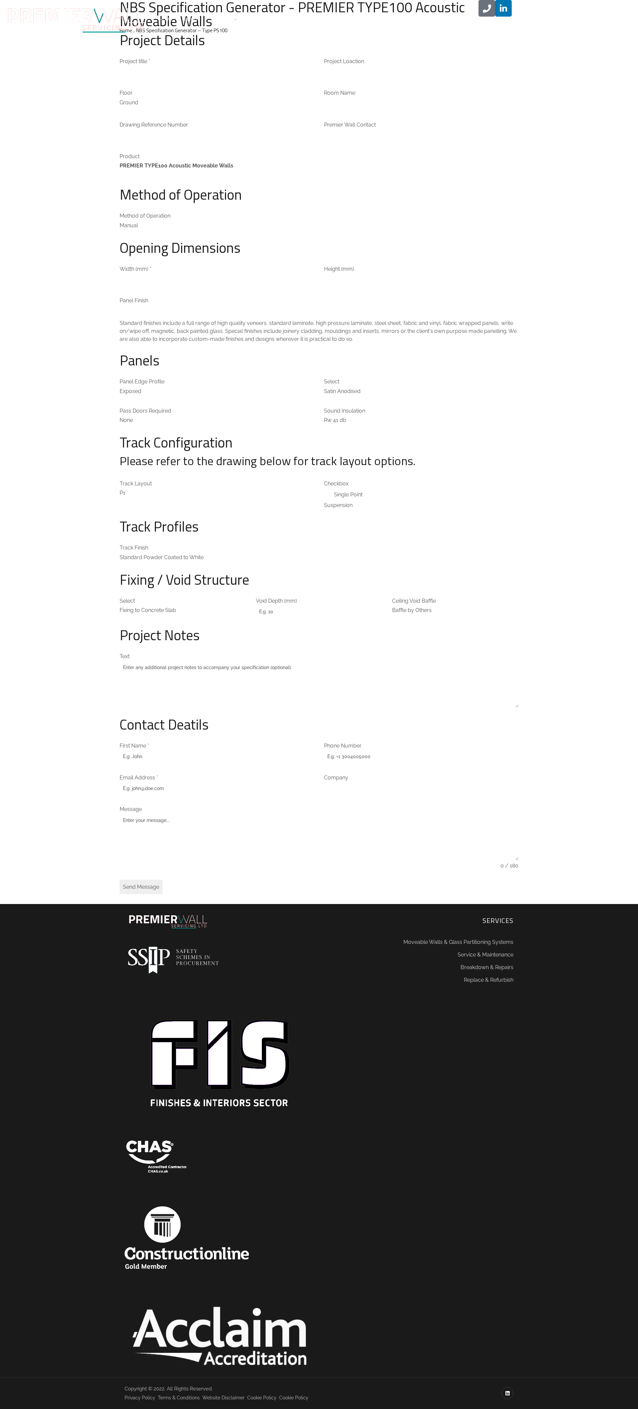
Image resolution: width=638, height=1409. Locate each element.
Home (166, 19)
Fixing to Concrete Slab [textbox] (148, 610)
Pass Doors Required (145, 411)
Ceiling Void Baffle (414, 601)
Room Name (339, 93)
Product (130, 156)
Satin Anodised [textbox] (342, 391)
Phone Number (343, 746)
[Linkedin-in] (503, 8)
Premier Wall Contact (350, 125)
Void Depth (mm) (276, 601)
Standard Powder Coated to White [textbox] (162, 557)
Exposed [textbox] (130, 391)
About (192, 19)
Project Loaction (344, 61)
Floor (126, 93)
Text (125, 656)
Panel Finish (134, 300)
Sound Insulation (344, 411)
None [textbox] (126, 420)
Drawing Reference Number (154, 125)
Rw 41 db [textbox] (335, 420)
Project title (135, 61)
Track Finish (134, 548)
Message (131, 809)
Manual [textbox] (129, 225)
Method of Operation (145, 216)
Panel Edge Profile (142, 381)
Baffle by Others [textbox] (412, 610)
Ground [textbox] (129, 102)
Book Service (296, 19)
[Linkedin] (507, 1393)
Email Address (139, 777)
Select (331, 381)
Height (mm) (339, 269)
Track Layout (136, 483)
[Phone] (486, 8)
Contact (259, 19)
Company (336, 777)
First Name (134, 746)
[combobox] (129, 102)
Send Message (141, 887)
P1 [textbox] (122, 493)
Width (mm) (135, 269)
